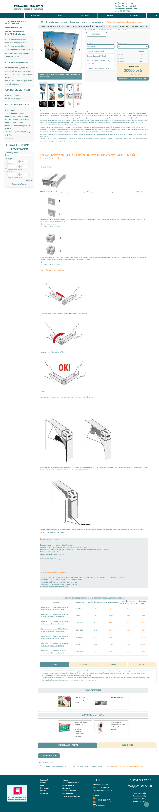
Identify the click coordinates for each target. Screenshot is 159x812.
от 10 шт (121, 58)
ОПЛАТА (110, 15)
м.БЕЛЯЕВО (123, 11)
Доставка (66, 788)
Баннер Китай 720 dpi (95, 51)
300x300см (96, 34)
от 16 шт (121, 62)
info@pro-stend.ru (139, 786)
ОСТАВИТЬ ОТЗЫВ (49, 756)
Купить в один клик (138, 79)
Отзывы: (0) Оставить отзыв (112, 29)
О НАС (11, 15)
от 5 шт (120, 55)
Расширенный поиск (19, 184)
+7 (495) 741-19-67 (125, 3)
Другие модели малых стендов (17, 53)
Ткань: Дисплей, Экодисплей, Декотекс (98, 62)
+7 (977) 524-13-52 (125, 6)
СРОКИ (54, 664)
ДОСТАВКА (85, 15)
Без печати (91, 46)
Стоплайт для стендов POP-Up (99, 68)
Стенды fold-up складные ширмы (18, 71)
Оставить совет (139, 799)
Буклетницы (10, 110)
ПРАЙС (61, 15)
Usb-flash (9, 135)
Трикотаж (9, 139)
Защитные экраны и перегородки (18, 132)
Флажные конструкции (14, 99)
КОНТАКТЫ (134, 15)
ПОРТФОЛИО (36, 15)
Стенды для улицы (12, 95)
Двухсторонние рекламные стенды (19, 50)
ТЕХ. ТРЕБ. (142, 664)
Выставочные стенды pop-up (16, 68)
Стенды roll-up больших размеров (18, 81)
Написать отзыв (139, 801)
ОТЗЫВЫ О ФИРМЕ (126, 745)
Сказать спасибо (139, 793)
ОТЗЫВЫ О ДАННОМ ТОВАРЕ (68, 745)
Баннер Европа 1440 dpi (96, 56)
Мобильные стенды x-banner (16, 43)
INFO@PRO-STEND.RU (126, 8)
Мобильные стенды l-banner (16, 46)
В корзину (123, 79)
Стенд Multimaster (12, 84)
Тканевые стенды (12, 56)
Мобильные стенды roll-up (15, 39)
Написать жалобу (139, 796)
